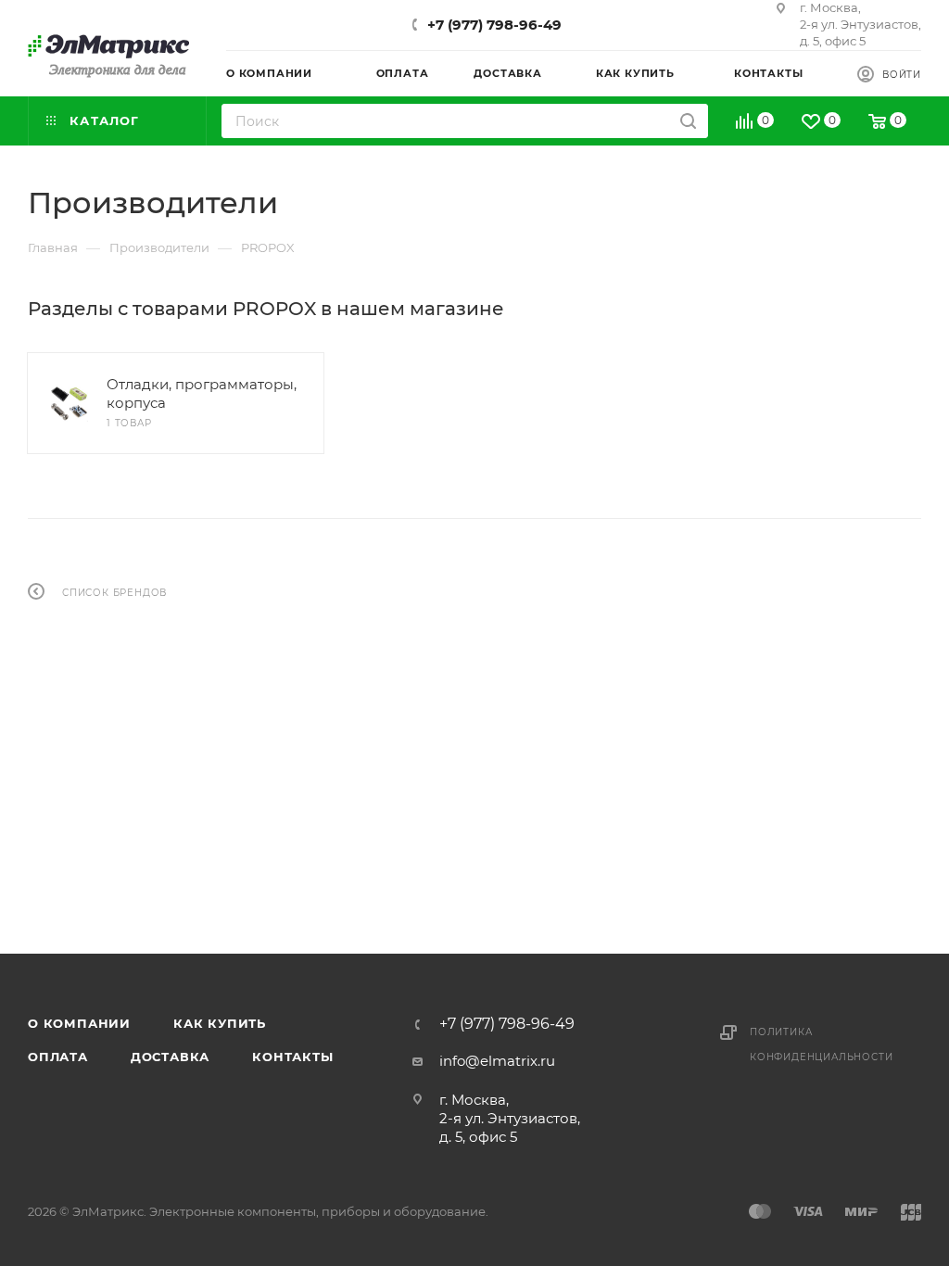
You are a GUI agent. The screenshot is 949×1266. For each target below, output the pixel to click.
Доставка (170, 1056)
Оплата (58, 1056)
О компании (79, 1023)
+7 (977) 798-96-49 (494, 24)
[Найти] (688, 121)
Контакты (292, 1056)
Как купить (219, 1023)
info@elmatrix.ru (497, 1061)
